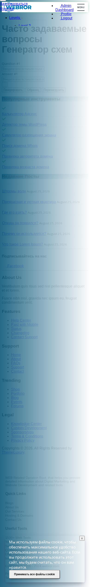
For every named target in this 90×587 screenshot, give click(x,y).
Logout (66, 18)
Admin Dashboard (64, 8)
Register (7, 9)
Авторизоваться (14, 4)
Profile (66, 14)
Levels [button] (15, 18)
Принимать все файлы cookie (34, 574)
